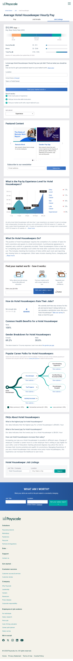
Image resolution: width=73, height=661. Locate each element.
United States (8, 10)
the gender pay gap (48, 345)
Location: (9, 72)
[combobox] (36, 75)
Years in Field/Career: (13, 81)
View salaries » (29, 380)
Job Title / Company (14, 468)
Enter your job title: (12, 289)
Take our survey (57, 312)
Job (16, 10)
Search (59, 471)
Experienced (53, 212)
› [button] (62, 143)
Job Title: (9, 498)
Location (34, 468)
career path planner (34, 358)
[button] (15, 19)
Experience (19, 114)
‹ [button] (10, 143)
